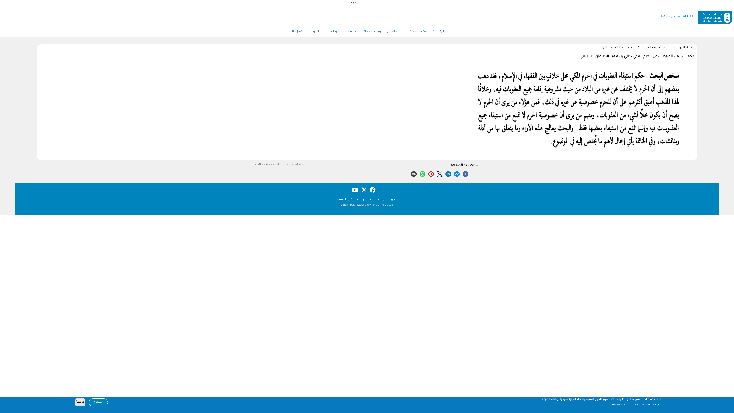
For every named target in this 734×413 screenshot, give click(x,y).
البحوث (315, 31)
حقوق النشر (390, 199)
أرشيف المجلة (372, 31)
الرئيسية (438, 31)
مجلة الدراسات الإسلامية (676, 16)
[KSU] (715, 16)
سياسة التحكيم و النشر (342, 31)
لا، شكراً (80, 402)
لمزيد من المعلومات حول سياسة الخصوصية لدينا (634, 405)
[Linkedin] (448, 173)
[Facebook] (465, 173)
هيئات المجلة (418, 31)
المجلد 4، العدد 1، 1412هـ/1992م (627, 48)
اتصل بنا (297, 31)
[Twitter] (440, 173)
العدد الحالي (394, 31)
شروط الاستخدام (342, 199)
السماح (98, 402)
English (353, 3)
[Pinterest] (431, 173)
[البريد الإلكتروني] (414, 173)
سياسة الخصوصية (368, 199)
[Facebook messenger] (457, 173)
